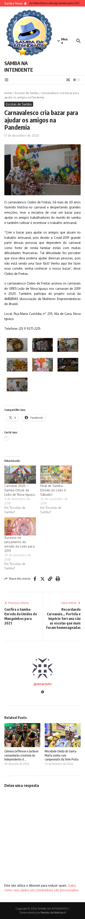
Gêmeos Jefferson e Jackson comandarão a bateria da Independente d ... (21, 755)
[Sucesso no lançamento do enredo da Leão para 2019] (20, 526)
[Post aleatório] (68, 80)
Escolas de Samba (27, 93)
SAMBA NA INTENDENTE (18, 66)
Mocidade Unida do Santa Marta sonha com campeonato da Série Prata (61, 755)
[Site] (42, 692)
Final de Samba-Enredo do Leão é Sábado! (53, 490)
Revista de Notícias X (53, 912)
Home (8, 93)
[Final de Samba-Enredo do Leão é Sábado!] (56, 475)
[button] (17, 345)
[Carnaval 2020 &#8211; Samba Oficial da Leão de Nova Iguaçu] (20, 475)
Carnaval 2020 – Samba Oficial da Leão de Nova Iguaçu (19, 490)
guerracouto (43, 684)
